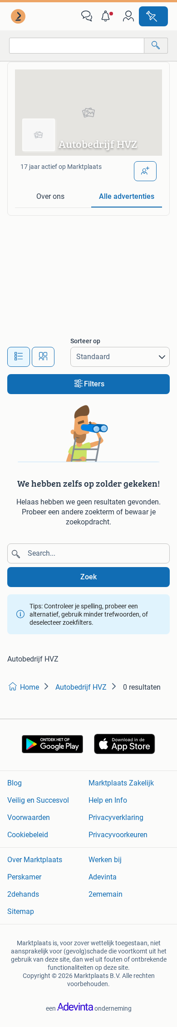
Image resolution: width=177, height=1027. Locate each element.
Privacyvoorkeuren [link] (118, 834)
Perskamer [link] (24, 877)
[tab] (50, 197)
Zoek (88, 577)
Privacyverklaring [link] (115, 817)
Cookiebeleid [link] (27, 834)
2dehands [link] (23, 894)
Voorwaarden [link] (28, 817)
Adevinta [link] (102, 877)
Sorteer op (85, 341)
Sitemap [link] (20, 911)
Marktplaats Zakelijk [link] (121, 783)
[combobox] (76, 46)
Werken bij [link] (105, 859)
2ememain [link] (105, 894)
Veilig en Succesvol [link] (38, 800)
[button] (107, 16)
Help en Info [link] (107, 800)
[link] (19, 16)
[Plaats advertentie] (153, 16)
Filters (94, 384)
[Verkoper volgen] (145, 171)
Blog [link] (14, 783)
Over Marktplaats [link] (34, 859)
